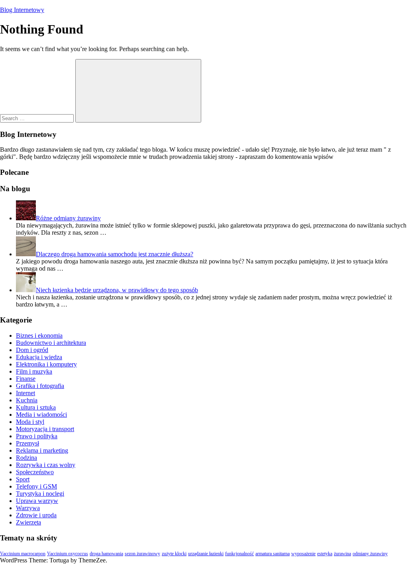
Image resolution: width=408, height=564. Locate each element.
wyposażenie (303, 553)
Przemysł (27, 443)
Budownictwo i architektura (51, 342)
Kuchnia (26, 400)
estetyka (324, 553)
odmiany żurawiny (370, 553)
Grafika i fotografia (40, 385)
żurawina (342, 553)
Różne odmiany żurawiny (68, 218)
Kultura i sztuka (36, 407)
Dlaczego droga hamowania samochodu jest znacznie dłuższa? (114, 254)
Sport (22, 479)
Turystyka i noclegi (40, 493)
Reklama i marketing (42, 450)
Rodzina (26, 457)
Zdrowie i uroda (36, 515)
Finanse (25, 378)
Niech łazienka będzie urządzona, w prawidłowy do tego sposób (117, 290)
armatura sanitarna (272, 553)
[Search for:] (37, 118)
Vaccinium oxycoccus (67, 553)
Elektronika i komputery (46, 364)
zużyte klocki (174, 553)
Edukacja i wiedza (39, 357)
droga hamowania (106, 553)
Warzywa (28, 508)
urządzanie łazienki (206, 553)
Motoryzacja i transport (45, 428)
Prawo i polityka (36, 436)
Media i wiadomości (41, 414)
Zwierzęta (28, 522)
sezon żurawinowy (142, 553)
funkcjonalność (239, 553)
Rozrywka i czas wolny (45, 464)
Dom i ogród (32, 349)
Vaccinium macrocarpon (22, 553)
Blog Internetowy (22, 9)
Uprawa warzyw (37, 500)
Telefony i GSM (36, 486)
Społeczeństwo (35, 472)
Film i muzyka (34, 371)
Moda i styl (30, 421)
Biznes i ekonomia (39, 335)
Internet (25, 393)
